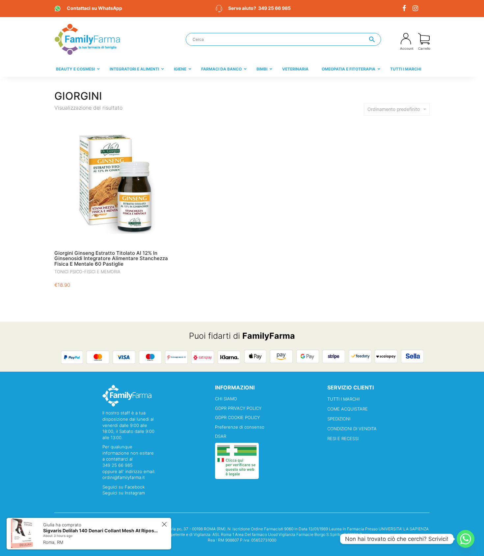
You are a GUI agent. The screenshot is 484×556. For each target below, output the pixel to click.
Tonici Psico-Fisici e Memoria (87, 271)
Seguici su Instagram (123, 492)
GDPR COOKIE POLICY (237, 417)
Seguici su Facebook (123, 487)
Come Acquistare (347, 408)
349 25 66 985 (274, 8)
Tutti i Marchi (343, 399)
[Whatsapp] (465, 539)
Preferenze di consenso (239, 427)
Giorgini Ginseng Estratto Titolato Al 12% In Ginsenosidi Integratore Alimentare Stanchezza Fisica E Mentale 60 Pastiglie (111, 258)
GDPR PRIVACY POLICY (238, 408)
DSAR (220, 436)
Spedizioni (338, 418)
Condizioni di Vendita (352, 428)
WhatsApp (94, 8)
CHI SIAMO (226, 398)
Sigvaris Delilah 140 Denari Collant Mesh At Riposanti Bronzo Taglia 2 (101, 530)
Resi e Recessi (343, 438)
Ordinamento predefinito (393, 109)
